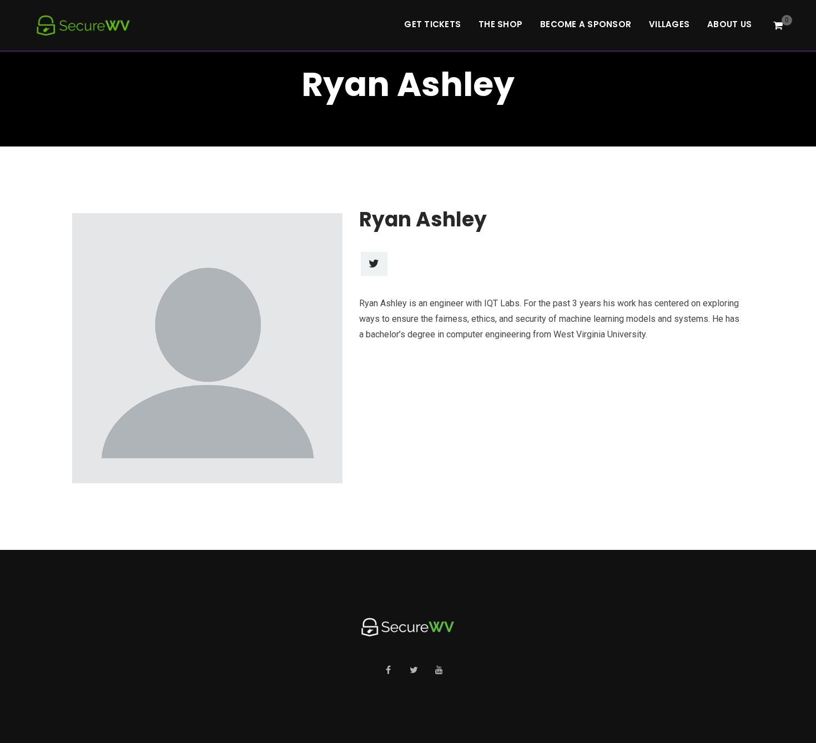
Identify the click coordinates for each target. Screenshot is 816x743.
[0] (778, 25)
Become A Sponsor (585, 24)
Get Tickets (432, 24)
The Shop (500, 24)
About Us (729, 24)
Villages (669, 24)
